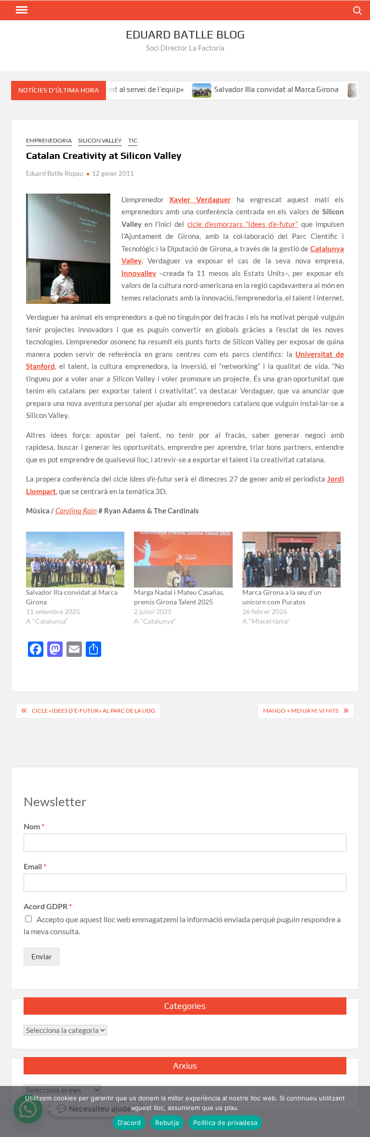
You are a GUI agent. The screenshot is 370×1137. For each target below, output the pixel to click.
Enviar (41, 956)
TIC (132, 140)
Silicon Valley (100, 140)
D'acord (129, 1122)
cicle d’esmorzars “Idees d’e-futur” (242, 224)
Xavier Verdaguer (200, 199)
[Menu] (20, 10)
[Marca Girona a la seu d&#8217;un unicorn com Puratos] (291, 560)
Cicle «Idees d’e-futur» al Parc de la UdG (93, 710)
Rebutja (167, 1122)
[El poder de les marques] (343, 89)
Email (35, 866)
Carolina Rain (76, 510)
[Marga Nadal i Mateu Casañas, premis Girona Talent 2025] (183, 560)
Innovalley (138, 273)
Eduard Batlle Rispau (54, 173)
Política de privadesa (225, 1122)
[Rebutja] (358, 1111)
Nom (34, 826)
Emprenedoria (49, 140)
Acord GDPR (48, 906)
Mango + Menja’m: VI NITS (300, 710)
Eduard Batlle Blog (185, 34)
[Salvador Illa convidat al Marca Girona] (188, 89)
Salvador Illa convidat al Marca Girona (262, 89)
